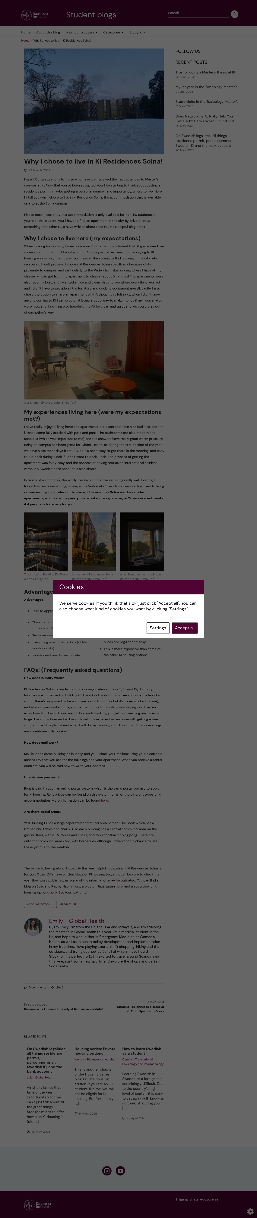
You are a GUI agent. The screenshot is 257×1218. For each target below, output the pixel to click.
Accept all (185, 628)
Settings (158, 628)
